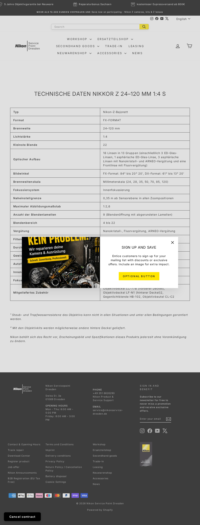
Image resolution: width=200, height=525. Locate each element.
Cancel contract (22, 517)
